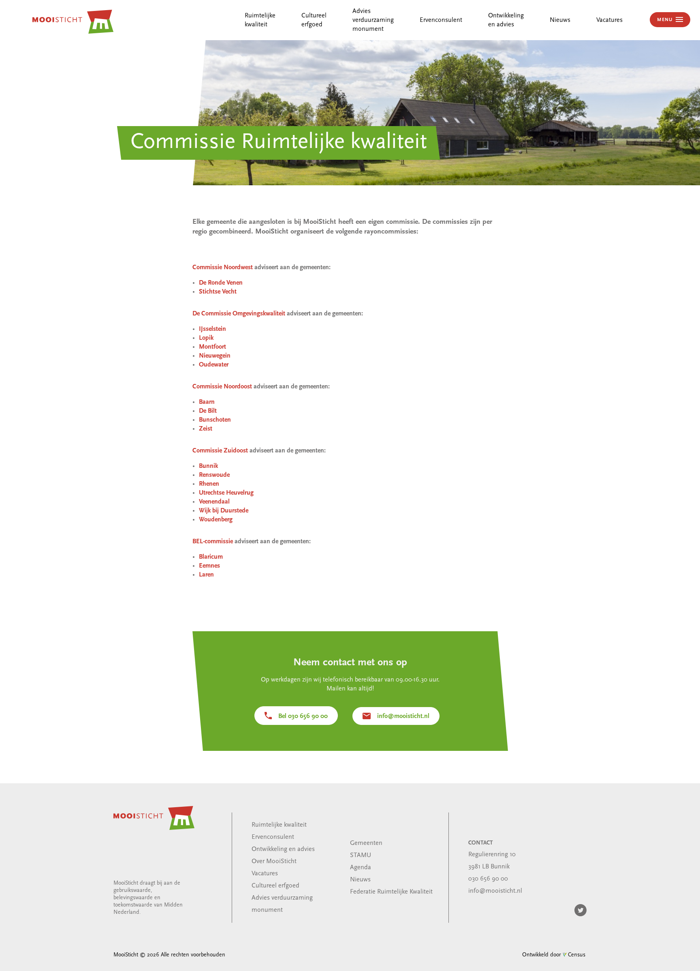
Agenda (360, 867)
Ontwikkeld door (553, 955)
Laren (206, 575)
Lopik (206, 338)
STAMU (360, 855)
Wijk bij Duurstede (223, 511)
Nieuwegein (214, 356)
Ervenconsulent (441, 20)
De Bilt (208, 411)
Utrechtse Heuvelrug (226, 493)
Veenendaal (214, 502)
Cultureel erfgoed (275, 886)
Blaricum (211, 557)
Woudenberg (216, 520)
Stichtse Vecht (218, 292)
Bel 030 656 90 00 (303, 716)
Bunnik (208, 466)
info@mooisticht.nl (403, 716)
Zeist (205, 429)
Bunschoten (215, 420)
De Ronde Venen (221, 283)
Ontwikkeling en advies (283, 849)
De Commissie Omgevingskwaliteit (238, 314)
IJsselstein (212, 329)
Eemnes (209, 566)
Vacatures (609, 20)
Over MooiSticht (274, 861)
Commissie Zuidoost (220, 451)
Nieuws (560, 20)
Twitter (580, 910)
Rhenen (209, 484)
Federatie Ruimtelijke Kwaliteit (391, 892)
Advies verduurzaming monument (373, 20)
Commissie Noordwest (222, 267)
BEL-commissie (212, 541)
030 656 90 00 (488, 879)
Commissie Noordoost (222, 387)
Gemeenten (366, 843)
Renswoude (214, 475)
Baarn (207, 402)
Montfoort (212, 347)
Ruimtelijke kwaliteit (279, 825)
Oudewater (213, 365)
